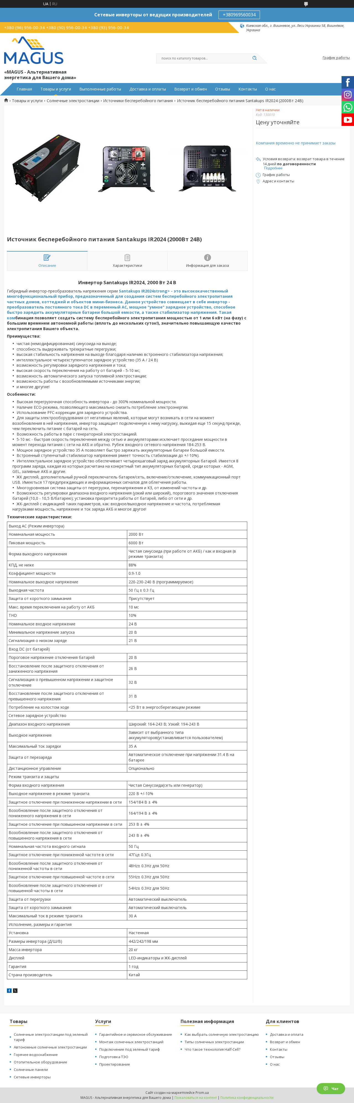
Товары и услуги (55, 89)
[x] (15, 991)
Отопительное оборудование (40, 1062)
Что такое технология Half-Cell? (212, 1049)
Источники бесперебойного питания (138, 100)
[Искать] (254, 58)
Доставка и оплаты (147, 89)
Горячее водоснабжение (36, 1054)
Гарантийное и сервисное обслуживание (135, 1034)
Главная (24, 89)
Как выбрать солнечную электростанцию (222, 1034)
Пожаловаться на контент (196, 1097)
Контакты (247, 89)
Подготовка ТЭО (113, 1056)
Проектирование (114, 1064)
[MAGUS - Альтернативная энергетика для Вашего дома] (33, 50)
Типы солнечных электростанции (214, 1041)
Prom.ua (202, 1092)
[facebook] (9, 991)
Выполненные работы (100, 89)
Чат (335, 1088)
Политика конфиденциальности (247, 1097)
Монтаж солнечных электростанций (131, 1041)
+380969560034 (239, 15)
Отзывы (222, 89)
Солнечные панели (31, 1069)
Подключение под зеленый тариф (129, 1049)
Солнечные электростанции (73, 100)
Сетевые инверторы (32, 1076)
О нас (270, 89)
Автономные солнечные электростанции (50, 1047)
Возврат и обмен (190, 89)
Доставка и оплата (286, 1034)
